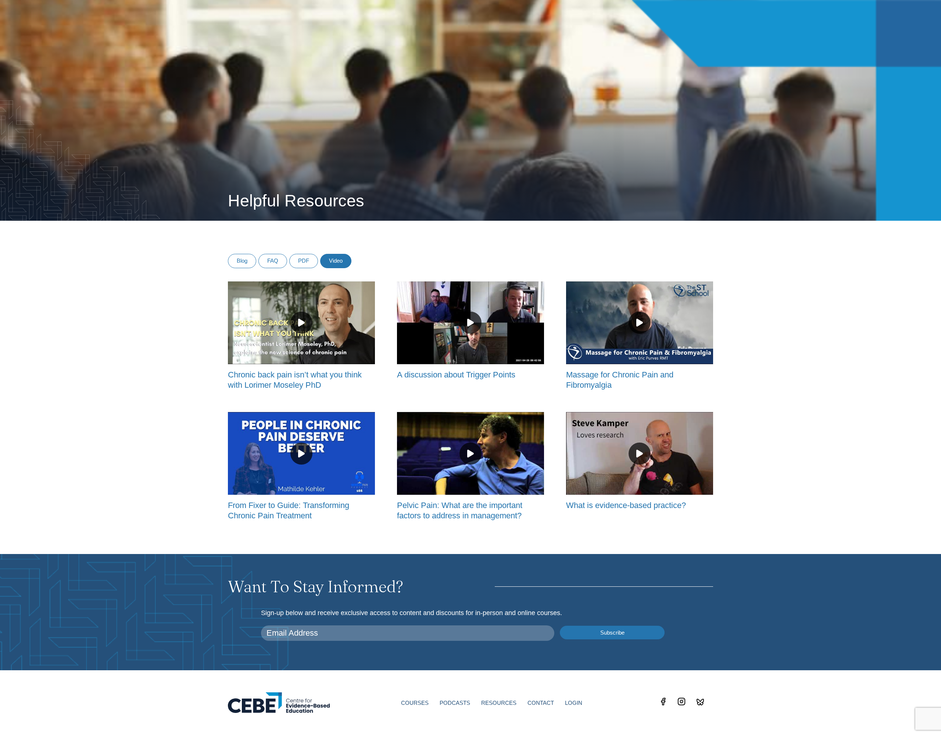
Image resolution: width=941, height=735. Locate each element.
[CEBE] (279, 702)
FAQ (272, 261)
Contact (540, 703)
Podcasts (455, 703)
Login (573, 703)
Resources (498, 703)
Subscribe (612, 632)
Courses (415, 703)
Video (336, 261)
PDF (303, 261)
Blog (242, 261)
